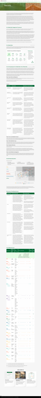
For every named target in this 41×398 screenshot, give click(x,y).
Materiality (5, 2)
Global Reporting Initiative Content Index (14, 2)
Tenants (13, 296)
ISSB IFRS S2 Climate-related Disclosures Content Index (32, 2)
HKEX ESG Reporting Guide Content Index (22, 2)
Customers (12, 295)
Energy (12, 261)
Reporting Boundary (9, 2)
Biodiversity (12, 316)
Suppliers (12, 298)
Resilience (12, 332)
